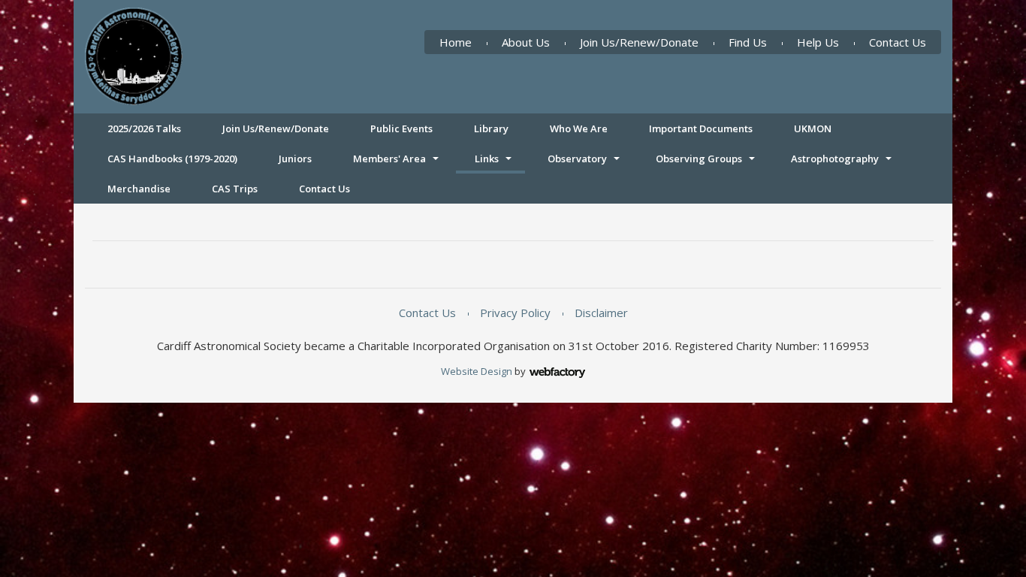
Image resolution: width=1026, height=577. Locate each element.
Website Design (476, 371)
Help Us (818, 42)
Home (455, 42)
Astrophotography (835, 158)
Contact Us (897, 42)
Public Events (401, 128)
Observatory (577, 158)
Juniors (295, 158)
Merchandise (138, 188)
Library (491, 128)
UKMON (812, 128)
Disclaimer (601, 312)
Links (487, 158)
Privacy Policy (515, 312)
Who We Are (579, 128)
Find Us (748, 42)
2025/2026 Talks (144, 128)
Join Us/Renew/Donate (639, 42)
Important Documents (701, 128)
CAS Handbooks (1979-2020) (172, 158)
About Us (526, 42)
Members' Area (389, 158)
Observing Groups (699, 158)
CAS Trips (235, 188)
